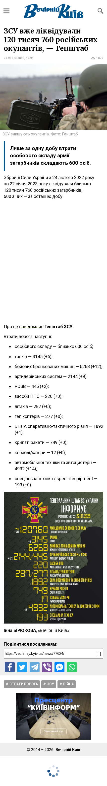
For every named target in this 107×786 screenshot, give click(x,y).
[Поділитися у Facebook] (10, 667)
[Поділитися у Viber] (47, 667)
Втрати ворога (23, 684)
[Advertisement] (53, 261)
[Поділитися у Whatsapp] (72, 667)
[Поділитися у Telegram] (35, 667)
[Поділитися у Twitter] (22, 667)
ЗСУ (50, 684)
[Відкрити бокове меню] (6, 11)
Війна (68, 684)
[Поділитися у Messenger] (59, 667)
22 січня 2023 (14, 58)
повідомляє (31, 326)
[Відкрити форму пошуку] (101, 11)
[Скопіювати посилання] (98, 654)
